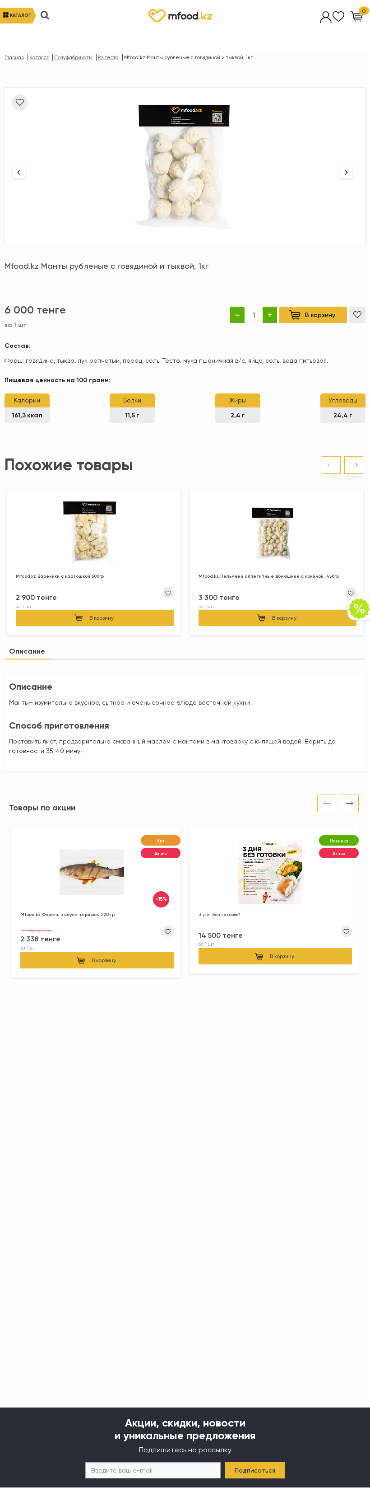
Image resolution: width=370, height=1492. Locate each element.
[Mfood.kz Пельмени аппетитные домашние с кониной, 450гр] (276, 535)
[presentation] (331, 465)
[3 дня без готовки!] (274, 873)
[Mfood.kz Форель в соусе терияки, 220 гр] (96, 873)
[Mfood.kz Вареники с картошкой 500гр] (94, 535)
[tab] (27, 651)
